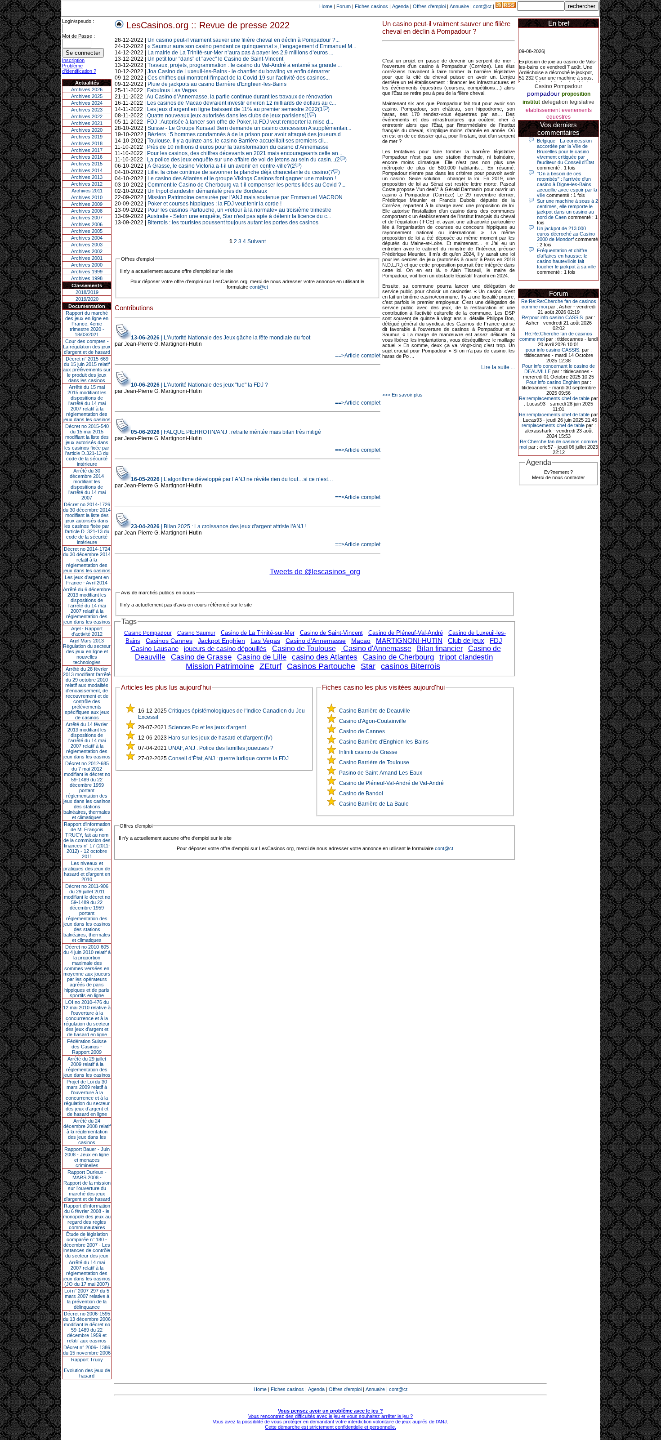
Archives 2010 (87, 197)
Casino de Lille (261, 657)
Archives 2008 (87, 211)
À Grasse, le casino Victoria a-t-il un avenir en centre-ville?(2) (224, 166)
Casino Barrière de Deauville (374, 711)
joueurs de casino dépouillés (225, 648)
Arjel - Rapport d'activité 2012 (87, 631)
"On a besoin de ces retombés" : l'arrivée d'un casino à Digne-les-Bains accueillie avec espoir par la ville (567, 184)
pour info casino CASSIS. (553, 349)
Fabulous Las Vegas (172, 90)
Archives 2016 (87, 157)
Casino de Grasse (201, 657)
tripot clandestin (466, 657)
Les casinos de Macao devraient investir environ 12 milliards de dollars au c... (241, 103)
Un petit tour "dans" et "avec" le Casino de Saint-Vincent (215, 59)
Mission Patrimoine (220, 666)
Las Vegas (265, 640)
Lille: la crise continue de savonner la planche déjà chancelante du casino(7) (243, 172)
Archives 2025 (87, 96)
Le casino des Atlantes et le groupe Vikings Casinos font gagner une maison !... (243, 178)
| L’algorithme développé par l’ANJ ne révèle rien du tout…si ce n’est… (232, 479)
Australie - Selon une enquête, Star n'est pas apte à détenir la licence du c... (239, 216)
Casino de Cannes (362, 731)
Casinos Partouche (321, 666)
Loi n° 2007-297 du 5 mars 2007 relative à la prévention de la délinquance (86, 1299)
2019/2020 (87, 299)
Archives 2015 (87, 163)
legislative (582, 102)
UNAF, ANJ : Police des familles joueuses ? (220, 748)
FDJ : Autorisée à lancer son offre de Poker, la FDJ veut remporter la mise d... (240, 122)
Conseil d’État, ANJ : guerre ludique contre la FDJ (228, 758)
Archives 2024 (87, 103)
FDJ (496, 640)
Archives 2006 (87, 224)
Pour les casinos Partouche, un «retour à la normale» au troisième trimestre (239, 210)
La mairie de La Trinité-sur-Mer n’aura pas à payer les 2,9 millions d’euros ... (240, 52)
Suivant (256, 241)
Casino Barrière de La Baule (374, 804)
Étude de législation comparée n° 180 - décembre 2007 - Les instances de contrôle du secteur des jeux (86, 1244)
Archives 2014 (87, 170)
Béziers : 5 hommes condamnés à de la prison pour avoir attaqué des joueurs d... (246, 134)
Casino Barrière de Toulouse (374, 762)
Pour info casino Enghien (553, 382)
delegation (555, 102)
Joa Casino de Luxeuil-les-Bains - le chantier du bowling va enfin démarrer (238, 71)
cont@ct (482, 6)
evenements (577, 110)
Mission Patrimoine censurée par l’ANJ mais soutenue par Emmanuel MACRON (245, 197)
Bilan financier (440, 648)
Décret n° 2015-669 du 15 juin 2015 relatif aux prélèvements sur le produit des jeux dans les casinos (87, 369)
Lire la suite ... (498, 367)
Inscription (73, 60)
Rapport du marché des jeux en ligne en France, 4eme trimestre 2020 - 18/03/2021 (86, 323)
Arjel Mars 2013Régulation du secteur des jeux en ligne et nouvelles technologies (87, 651)
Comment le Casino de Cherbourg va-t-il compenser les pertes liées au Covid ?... (246, 185)
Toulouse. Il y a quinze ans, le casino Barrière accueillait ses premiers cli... (237, 141)
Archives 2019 (87, 136)
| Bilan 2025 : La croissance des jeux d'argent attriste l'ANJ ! (218, 526)
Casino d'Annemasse (316, 640)
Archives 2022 (87, 116)
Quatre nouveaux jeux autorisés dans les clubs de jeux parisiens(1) (231, 115)
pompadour (543, 93)
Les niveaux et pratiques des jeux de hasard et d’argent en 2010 (86, 871)
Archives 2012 (87, 184)
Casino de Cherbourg (398, 657)
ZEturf (270, 666)
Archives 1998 (87, 278)
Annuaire (459, 6)
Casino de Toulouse (304, 648)
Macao (361, 640)
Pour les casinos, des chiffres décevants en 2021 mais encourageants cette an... (244, 153)
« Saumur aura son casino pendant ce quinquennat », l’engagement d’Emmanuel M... (251, 46)
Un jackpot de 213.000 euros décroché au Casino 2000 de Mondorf (566, 234)
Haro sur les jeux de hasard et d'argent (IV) (220, 738)
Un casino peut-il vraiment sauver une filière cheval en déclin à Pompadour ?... (243, 40)
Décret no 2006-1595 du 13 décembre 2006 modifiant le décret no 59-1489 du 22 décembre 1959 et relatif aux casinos (87, 1327)
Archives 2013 (87, 177)
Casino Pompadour (148, 633)
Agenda (400, 6)
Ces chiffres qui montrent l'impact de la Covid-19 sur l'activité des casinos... (238, 78)
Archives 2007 (87, 217)
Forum (343, 6)
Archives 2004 (87, 238)
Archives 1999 (87, 271)
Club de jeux (466, 640)
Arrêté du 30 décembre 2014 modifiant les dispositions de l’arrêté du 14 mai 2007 (87, 484)
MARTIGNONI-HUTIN (409, 640)
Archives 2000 (87, 264)
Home (325, 6)
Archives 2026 (87, 89)
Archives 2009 (87, 204)
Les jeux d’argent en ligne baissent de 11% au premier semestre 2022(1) (238, 109)
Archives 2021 (87, 123)
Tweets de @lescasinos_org (315, 571)
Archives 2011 (87, 190)
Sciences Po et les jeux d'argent (207, 727)
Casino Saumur (196, 633)
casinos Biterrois (410, 666)
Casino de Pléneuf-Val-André (405, 632)
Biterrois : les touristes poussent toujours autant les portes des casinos (232, 222)
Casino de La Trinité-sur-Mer (258, 632)
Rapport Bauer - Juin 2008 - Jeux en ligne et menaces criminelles (87, 1157)
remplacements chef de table (553, 425)
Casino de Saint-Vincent (331, 632)
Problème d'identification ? (79, 68)
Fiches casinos (371, 6)
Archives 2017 (87, 150)
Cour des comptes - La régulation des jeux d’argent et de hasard (87, 347)
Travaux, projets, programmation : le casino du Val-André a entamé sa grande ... (244, 65)
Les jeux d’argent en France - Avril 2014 (87, 580)
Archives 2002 (87, 251)
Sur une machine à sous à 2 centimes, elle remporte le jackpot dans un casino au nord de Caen (567, 209)
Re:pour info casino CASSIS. (553, 317)
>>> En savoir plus (402, 394)
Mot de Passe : (78, 36)
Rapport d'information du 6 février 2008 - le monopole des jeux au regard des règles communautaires (87, 1216)
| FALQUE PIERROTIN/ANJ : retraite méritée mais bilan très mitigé (226, 432)
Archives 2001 (87, 258)
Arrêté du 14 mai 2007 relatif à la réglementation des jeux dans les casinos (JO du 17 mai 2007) (87, 1273)
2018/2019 (87, 292)
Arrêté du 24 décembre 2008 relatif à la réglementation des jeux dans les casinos (87, 1131)
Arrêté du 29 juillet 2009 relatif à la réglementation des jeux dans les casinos (87, 1067)
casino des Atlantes (324, 657)
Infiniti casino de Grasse (368, 752)
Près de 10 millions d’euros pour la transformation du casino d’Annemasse (238, 147)
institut (531, 102)
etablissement (543, 110)
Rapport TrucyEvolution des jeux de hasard (87, 1367)
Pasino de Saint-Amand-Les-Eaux (380, 773)
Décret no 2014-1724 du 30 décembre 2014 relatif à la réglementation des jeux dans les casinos (87, 559)
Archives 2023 (87, 109)
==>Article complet (357, 355)
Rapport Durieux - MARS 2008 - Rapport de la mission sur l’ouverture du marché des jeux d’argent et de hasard (87, 1185)
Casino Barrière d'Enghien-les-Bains (384, 742)
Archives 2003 (87, 244)
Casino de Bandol (361, 793)
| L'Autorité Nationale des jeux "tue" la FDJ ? (199, 385)
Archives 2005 (87, 231)
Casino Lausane (155, 648)
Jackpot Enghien (221, 640)
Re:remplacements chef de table (554, 398)
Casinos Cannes (169, 640)
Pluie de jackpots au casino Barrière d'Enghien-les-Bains (216, 84)
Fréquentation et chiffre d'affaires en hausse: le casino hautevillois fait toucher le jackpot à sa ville (566, 258)
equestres (558, 117)
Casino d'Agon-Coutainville (372, 721)
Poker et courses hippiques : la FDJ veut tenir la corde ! (214, 204)
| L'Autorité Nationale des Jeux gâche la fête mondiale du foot (220, 337)
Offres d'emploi (429, 6)
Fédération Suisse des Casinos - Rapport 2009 (87, 1047)
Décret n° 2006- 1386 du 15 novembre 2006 (87, 1350)
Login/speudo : (78, 21)
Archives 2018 (87, 143)
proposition (576, 94)
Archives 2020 (87, 130)
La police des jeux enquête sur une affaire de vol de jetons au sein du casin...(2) (247, 159)
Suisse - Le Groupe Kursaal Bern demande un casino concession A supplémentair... (249, 128)
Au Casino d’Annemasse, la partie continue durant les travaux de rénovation (239, 97)
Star (368, 666)
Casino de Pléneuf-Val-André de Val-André (391, 783)
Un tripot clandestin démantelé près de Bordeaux (207, 191)
